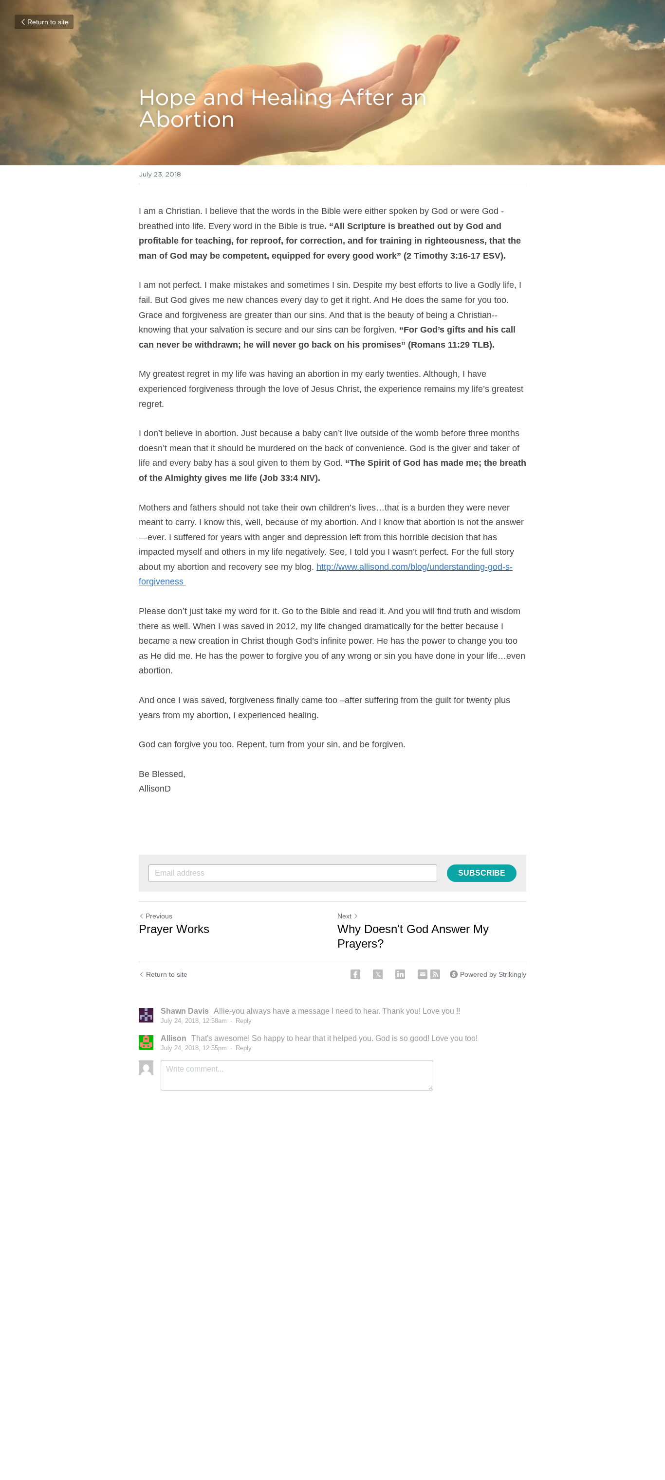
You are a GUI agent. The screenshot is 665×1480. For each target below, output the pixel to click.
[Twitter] (378, 974)
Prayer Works (174, 928)
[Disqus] (332, 1259)
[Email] (422, 974)
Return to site (48, 22)
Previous (159, 916)
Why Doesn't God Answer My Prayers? (413, 936)
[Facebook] (355, 974)
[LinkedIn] (400, 974)
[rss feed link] (435, 974)
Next (344, 916)
